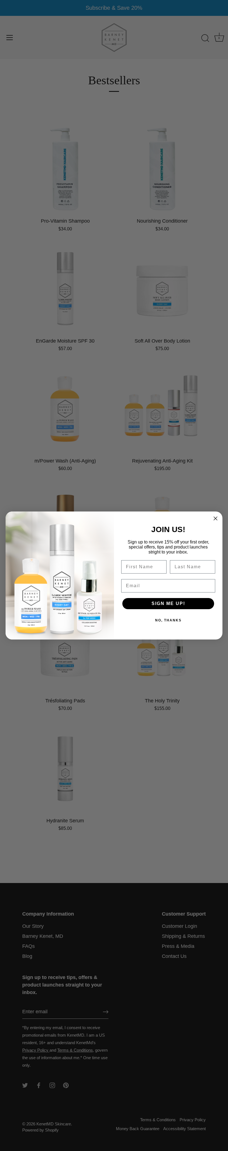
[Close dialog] (215, 518)
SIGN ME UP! (168, 603)
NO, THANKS (168, 620)
